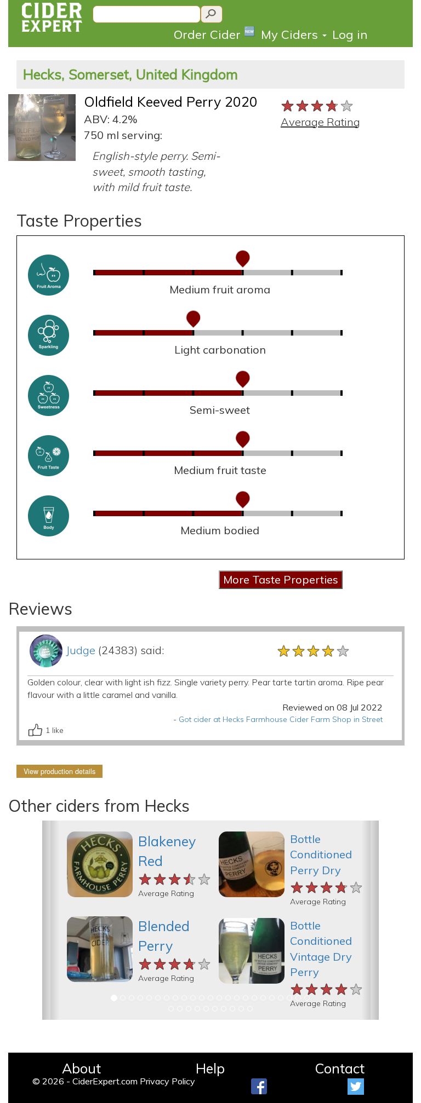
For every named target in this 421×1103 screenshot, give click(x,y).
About (81, 1068)
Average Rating (320, 122)
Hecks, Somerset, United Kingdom (130, 74)
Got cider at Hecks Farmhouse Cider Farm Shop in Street (281, 719)
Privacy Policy (167, 1081)
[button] (50, 920)
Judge (80, 650)
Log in (349, 34)
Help (210, 1068)
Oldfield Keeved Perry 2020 (171, 101)
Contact (340, 1068)
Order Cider (214, 33)
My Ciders (291, 34)
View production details (59, 771)
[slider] (318, 104)
